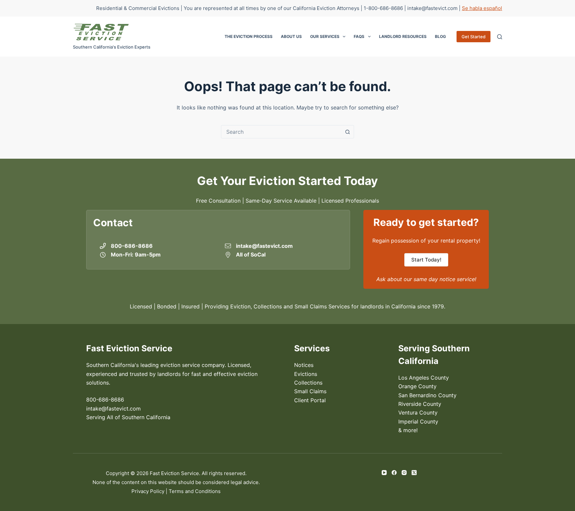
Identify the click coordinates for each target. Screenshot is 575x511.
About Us (291, 36)
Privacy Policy (147, 491)
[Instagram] (404, 472)
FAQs (359, 36)
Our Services (324, 36)
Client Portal (310, 400)
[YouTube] (384, 472)
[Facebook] (394, 472)
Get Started (473, 36)
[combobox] (281, 131)
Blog (440, 36)
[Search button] (347, 131)
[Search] (499, 36)
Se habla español (482, 8)
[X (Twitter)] (414, 472)
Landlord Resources (403, 36)
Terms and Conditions (195, 491)
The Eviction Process (249, 36)
